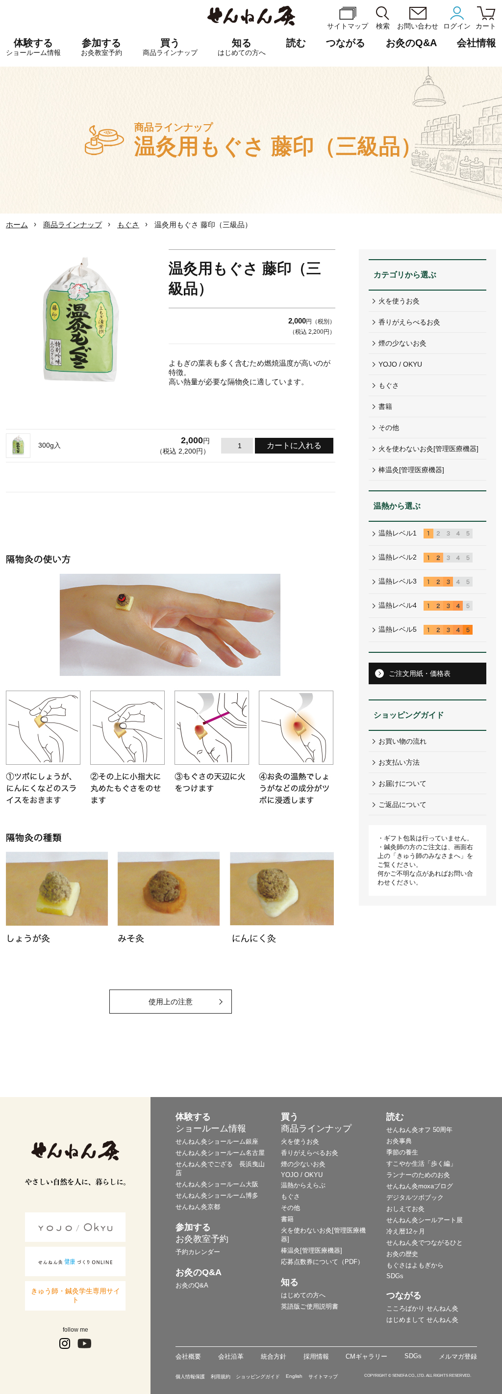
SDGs (394, 1276)
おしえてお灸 (405, 1208)
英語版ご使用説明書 (309, 1306)
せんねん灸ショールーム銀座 (217, 1141)
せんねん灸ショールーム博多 (217, 1195)
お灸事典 (399, 1141)
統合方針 (273, 1356)
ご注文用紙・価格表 (420, 673)
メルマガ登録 (458, 1356)
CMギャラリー (366, 1356)
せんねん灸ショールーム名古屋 (220, 1152)
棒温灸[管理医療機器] (411, 470)
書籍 (385, 406)
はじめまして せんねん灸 (422, 1319)
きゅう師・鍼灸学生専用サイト (75, 1295)
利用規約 (220, 1376)
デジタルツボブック (415, 1197)
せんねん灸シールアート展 (424, 1220)
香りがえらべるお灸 (409, 322)
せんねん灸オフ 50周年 (419, 1129)
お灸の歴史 (402, 1254)
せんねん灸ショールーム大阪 (217, 1184)
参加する (101, 46)
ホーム (17, 224)
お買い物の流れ (402, 741)
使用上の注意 (171, 1001)
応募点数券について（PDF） (322, 1261)
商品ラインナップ (72, 224)
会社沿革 (231, 1356)
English (294, 1376)
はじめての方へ (303, 1295)
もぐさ (128, 224)
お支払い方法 (399, 762)
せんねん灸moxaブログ (419, 1186)
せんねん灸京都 (198, 1206)
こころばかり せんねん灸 (422, 1308)
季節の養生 (402, 1152)
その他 (388, 427)
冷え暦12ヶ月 (405, 1231)
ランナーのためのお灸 (418, 1175)
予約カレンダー (198, 1252)
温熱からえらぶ (303, 1185)
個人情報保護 (190, 1376)
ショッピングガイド (258, 1376)
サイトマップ (323, 1376)
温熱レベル (397, 533)
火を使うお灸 (399, 301)
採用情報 (316, 1356)
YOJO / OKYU (400, 364)
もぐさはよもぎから (415, 1265)
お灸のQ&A (411, 42)
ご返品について (402, 804)
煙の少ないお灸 (402, 343)
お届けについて (402, 783)
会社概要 (188, 1356)
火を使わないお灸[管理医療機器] (428, 449)
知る (242, 46)
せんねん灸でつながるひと (424, 1242)
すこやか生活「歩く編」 (421, 1163)
